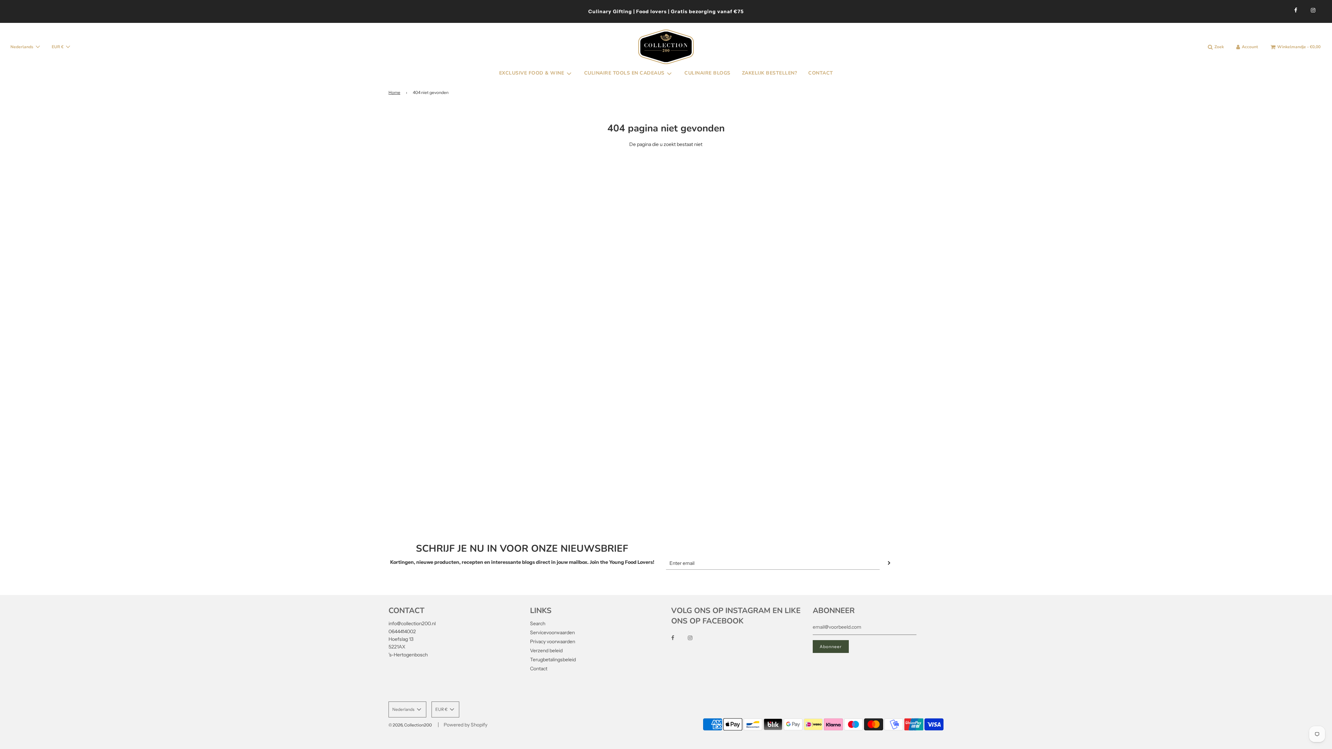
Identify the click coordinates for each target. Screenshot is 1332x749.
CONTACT (820, 73)
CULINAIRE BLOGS (707, 73)
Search (537, 623)
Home (394, 92)
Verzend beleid (546, 650)
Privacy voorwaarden (552, 641)
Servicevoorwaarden (552, 632)
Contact (538, 668)
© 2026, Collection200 (410, 725)
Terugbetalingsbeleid (553, 659)
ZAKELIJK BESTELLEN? (769, 73)
